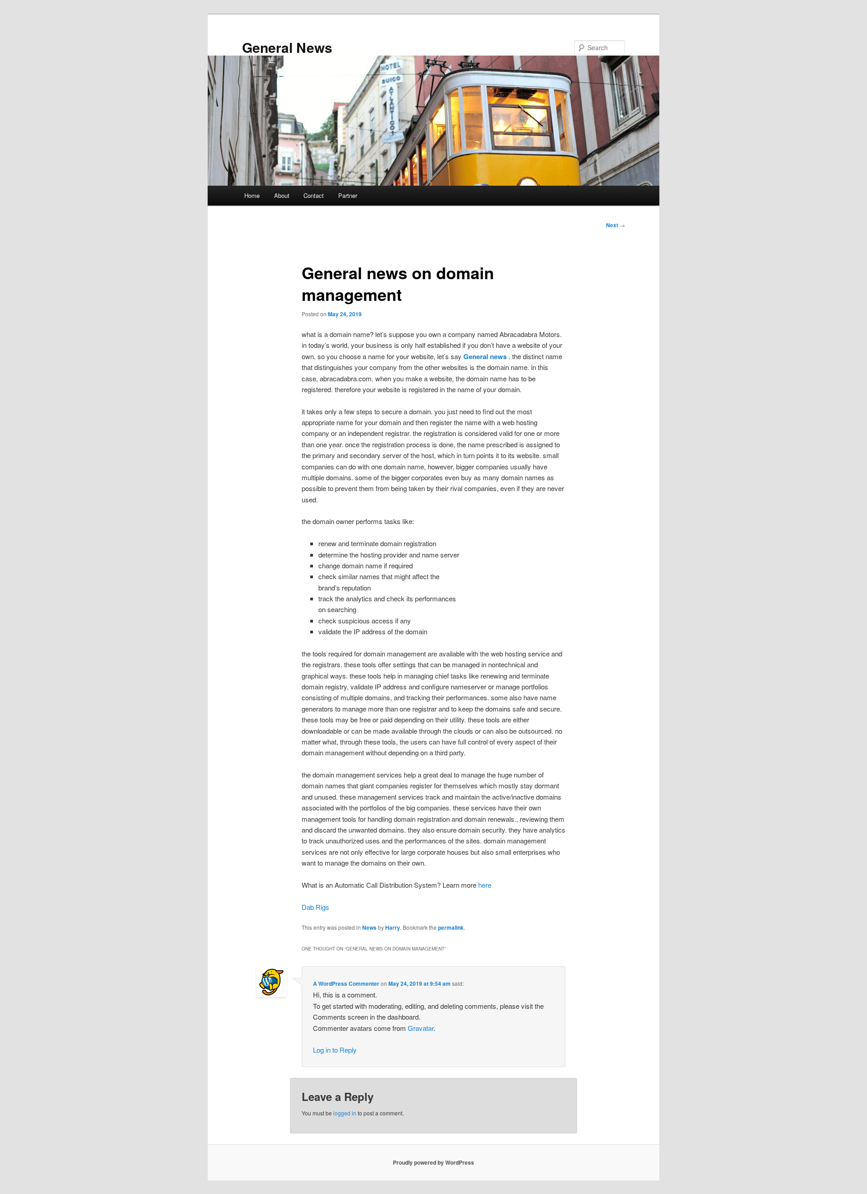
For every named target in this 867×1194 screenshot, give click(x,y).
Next (615, 225)
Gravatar (421, 1028)
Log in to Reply (335, 1049)
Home (252, 195)
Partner (347, 195)
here (484, 885)
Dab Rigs (315, 907)
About (281, 195)
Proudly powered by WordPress (433, 1162)
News (369, 927)
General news (485, 356)
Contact (313, 195)
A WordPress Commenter (346, 983)
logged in (344, 1113)
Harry (392, 927)
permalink (451, 927)
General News (287, 47)
